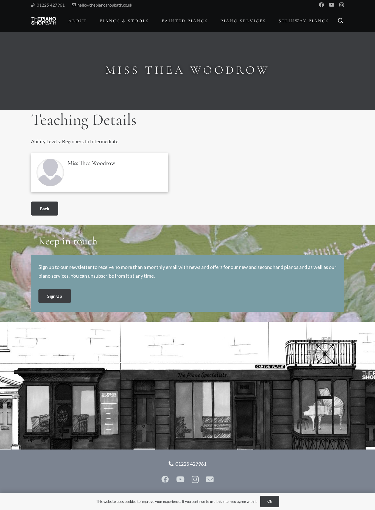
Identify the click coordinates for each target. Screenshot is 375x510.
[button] (91, 20)
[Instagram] (341, 5)
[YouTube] (331, 4)
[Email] (210, 479)
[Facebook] (321, 4)
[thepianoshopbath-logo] (44, 21)
